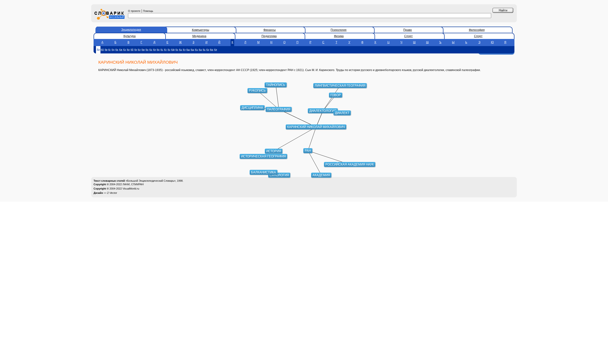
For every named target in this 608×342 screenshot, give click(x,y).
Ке (116, 49)
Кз (124, 49)
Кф (173, 49)
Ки (128, 49)
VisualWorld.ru (131, 188)
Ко (150, 49)
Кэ (207, 49)
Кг (109, 49)
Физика (339, 36)
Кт (165, 49)
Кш (188, 49)
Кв (106, 49)
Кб (102, 49)
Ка (98, 49)
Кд (113, 49)
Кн (147, 49)
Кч (184, 49)
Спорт (408, 36)
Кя (215, 49)
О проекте (134, 11)
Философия (477, 30)
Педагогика (269, 36)
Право (407, 30)
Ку (169, 49)
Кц (180, 49)
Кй (132, 49)
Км (143, 49)
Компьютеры (200, 30)
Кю (211, 49)
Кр (158, 49)
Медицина (199, 36)
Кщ (192, 49)
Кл (139, 49)
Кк (135, 49)
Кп (154, 49)
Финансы (269, 30)
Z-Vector (112, 192)
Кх (177, 49)
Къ (196, 49)
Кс (162, 49)
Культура (130, 36)
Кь (204, 49)
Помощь (148, 11)
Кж (120, 49)
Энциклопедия (131, 29)
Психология (339, 30)
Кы (200, 49)
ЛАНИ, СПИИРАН (133, 184)
